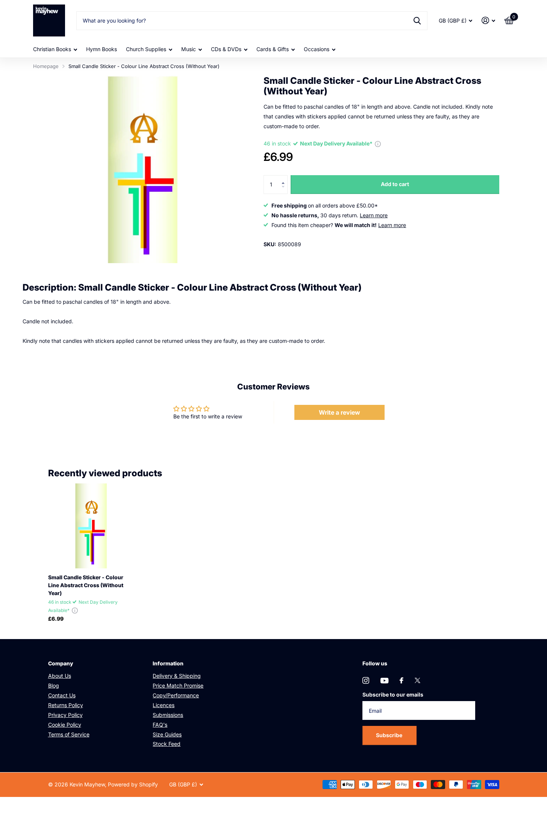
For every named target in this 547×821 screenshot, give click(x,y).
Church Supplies (146, 49)
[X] (417, 680)
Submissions (168, 715)
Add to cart (395, 184)
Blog (53, 685)
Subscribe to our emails (392, 694)
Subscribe (389, 735)
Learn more (374, 215)
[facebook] (401, 680)
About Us (59, 676)
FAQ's (160, 724)
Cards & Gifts (272, 49)
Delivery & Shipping (177, 676)
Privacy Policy (65, 715)
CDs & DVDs (226, 49)
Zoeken (417, 20)
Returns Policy (65, 705)
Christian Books (52, 49)
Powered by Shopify (133, 784)
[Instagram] (365, 680)
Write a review (339, 412)
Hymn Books (101, 49)
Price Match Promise (178, 685)
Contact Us (62, 695)
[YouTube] (384, 680)
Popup (378, 143)
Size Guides (167, 734)
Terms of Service (68, 734)
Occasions (316, 49)
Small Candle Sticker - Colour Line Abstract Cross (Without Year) (85, 585)
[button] (284, 178)
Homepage (46, 66)
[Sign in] (488, 20)
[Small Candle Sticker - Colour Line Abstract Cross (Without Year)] (90, 525)
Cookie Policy (64, 724)
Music (188, 49)
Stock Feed (166, 744)
